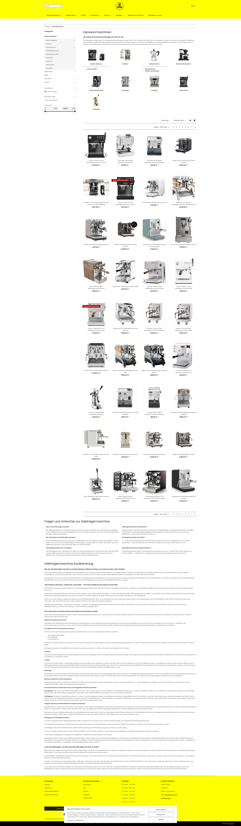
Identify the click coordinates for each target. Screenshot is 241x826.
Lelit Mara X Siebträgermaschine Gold (125, 454)
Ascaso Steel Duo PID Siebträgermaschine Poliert (154, 287)
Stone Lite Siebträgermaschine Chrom (183, 244)
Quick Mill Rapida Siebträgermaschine (96, 496)
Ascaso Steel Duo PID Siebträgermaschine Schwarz (125, 203)
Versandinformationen (51, 794)
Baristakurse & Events (155, 15)
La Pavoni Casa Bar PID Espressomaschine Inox (184, 371)
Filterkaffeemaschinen (183, 64)
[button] (179, 6)
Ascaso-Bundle (92, 69)
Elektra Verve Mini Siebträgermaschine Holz (125, 371)
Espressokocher (154, 64)
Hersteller (47, 784)
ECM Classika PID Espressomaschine (154, 202)
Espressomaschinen (50, 36)
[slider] (45, 111)
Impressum (70, 820)
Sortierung (164, 120)
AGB (84, 788)
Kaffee (46, 75)
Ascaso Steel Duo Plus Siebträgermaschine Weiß (183, 287)
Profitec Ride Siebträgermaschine (183, 454)
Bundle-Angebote (96, 64)
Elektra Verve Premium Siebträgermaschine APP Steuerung (183, 203)
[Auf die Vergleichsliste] (106, 136)
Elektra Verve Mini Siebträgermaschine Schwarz (154, 371)
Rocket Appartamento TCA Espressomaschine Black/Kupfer (154, 497)
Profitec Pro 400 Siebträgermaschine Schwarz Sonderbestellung (96, 203)
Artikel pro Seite (179, 120)
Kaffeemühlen (48, 71)
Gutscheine (47, 78)
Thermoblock (183, 90)
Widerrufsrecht (88, 798)
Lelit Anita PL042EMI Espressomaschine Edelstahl (125, 413)
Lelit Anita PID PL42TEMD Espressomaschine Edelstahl (154, 161)
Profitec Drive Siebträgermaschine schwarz (183, 161)
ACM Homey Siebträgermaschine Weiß (125, 286)
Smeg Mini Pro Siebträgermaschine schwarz (183, 497)
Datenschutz (80, 820)
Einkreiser (125, 64)
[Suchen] (60, 6)
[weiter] (195, 127)
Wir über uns (48, 788)
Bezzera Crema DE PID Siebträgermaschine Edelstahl (154, 329)
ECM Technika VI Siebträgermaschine (96, 370)
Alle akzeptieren (161, 809)
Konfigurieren (161, 814)
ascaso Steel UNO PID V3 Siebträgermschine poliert (96, 329)
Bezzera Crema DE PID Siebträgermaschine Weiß (183, 329)
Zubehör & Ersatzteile (152, 71)
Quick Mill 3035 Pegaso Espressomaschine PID (125, 161)
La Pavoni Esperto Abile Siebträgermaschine (96, 413)
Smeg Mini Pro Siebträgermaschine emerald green (154, 245)
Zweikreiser (125, 90)
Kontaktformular (166, 798)
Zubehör (47, 82)
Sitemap (85, 791)
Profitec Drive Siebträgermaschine (154, 454)
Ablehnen (161, 819)
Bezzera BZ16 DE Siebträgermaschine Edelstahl (125, 329)
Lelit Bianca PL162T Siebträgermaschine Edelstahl (184, 413)
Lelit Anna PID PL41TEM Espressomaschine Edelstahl (154, 413)
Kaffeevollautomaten (96, 90)
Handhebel (96, 109)
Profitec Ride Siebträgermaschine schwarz (125, 245)
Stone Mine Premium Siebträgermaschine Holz (96, 287)
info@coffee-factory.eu (171, 795)
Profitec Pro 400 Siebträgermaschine (96, 244)
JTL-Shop (231, 823)
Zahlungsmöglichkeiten (51, 791)
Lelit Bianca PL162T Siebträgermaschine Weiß (96, 455)
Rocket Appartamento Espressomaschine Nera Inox (125, 497)
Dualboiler (154, 90)
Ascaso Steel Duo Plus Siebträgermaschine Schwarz (96, 161)
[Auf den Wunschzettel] (106, 141)
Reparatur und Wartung (135, 15)
